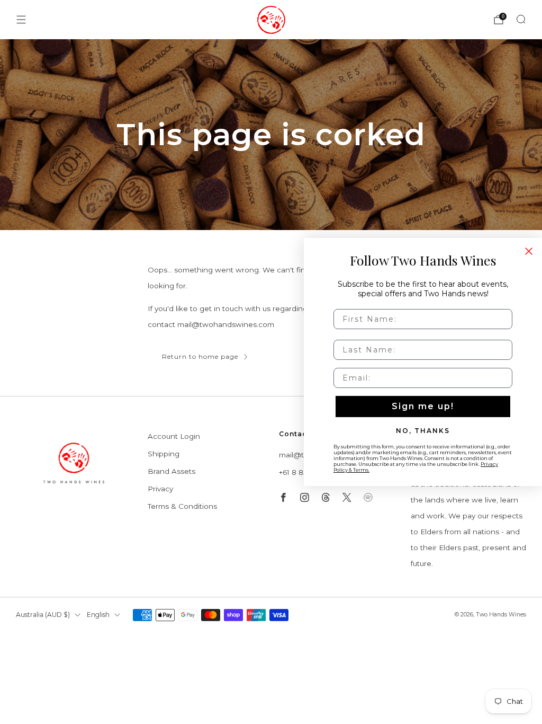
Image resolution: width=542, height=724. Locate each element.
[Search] (521, 19)
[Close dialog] (529, 251)
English (98, 615)
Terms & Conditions (182, 506)
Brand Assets (171, 471)
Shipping (163, 453)
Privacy (160, 488)
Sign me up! (423, 406)
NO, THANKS (423, 430)
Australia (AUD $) (43, 615)
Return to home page (200, 356)
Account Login (174, 436)
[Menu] (21, 19)
